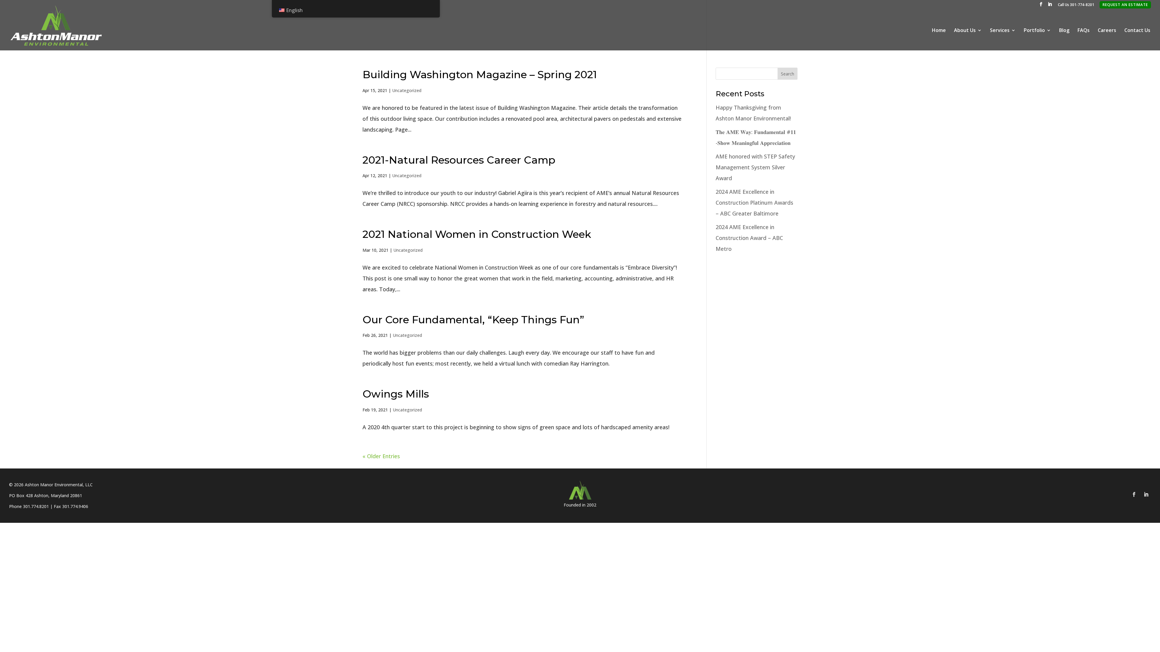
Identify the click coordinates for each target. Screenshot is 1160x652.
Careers (1107, 31)
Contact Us (1137, 31)
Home (939, 31)
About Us (965, 31)
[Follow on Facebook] (1134, 494)
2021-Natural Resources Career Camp (458, 160)
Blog (1064, 31)
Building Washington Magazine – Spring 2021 (479, 74)
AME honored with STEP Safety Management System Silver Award (755, 167)
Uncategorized (406, 90)
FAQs (1084, 31)
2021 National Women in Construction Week (476, 234)
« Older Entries (381, 456)
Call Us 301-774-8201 (1076, 5)
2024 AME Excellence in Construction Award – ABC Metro (749, 237)
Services (1000, 31)
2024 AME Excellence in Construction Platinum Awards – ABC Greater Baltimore (754, 202)
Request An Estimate (1125, 4)
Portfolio (1034, 31)
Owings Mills (395, 394)
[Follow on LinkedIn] (1146, 494)
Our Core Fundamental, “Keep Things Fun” (473, 319)
